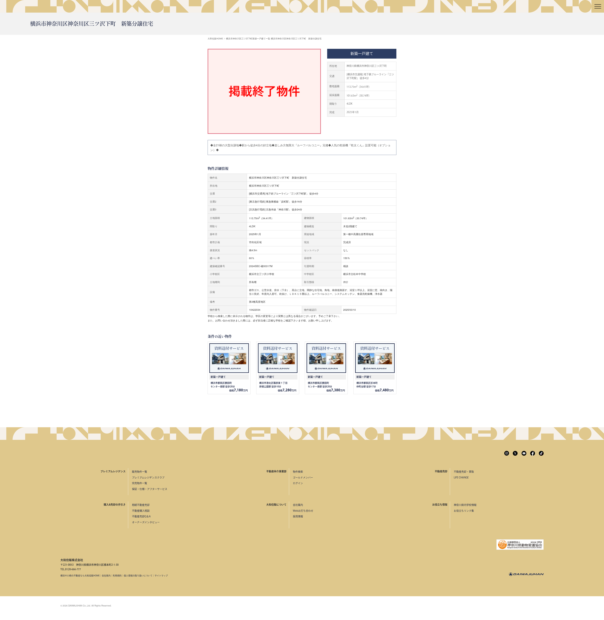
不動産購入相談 (141, 510)
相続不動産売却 (141, 505)
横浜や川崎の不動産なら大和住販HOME (80, 575)
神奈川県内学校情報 (465, 505)
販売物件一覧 (139, 471)
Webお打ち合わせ (303, 510)
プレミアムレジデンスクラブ (148, 477)
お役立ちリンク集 (464, 510)
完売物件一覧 (139, 483)
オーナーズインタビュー (146, 522)
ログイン (298, 483)
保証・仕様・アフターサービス (149, 489)
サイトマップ (161, 575)
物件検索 (298, 471)
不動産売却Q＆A (141, 516)
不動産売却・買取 (464, 471)
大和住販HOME (215, 38)
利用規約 (117, 575)
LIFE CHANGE (461, 477)
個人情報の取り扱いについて (138, 575)
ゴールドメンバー (303, 477)
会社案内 (298, 505)
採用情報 (298, 516)
